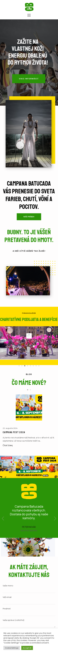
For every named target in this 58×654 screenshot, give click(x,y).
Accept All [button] (27, 648)
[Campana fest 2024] (29, 407)
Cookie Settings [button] (11, 648)
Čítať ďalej (8, 445)
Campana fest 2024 (14, 432)
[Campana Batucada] (29, 7)
